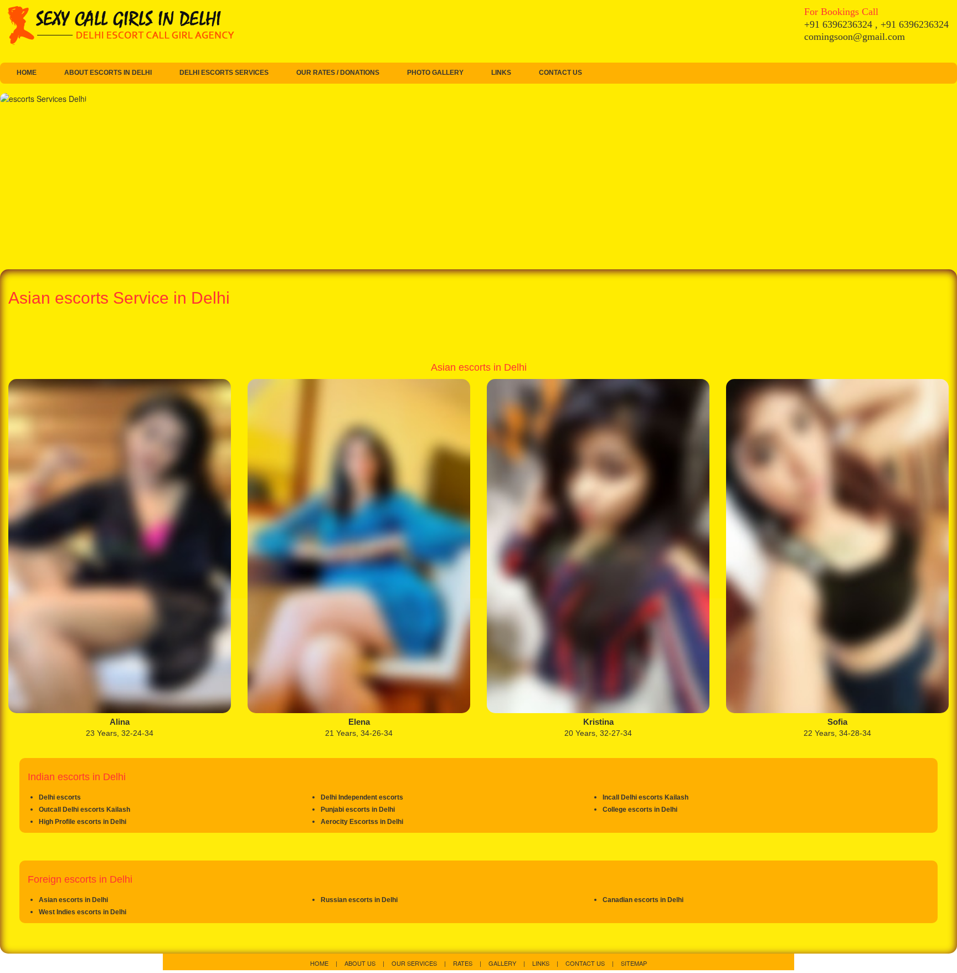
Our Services (415, 963)
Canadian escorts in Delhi (643, 900)
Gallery (503, 963)
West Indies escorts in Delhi (82, 912)
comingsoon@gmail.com (854, 36)
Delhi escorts (60, 797)
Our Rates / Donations (337, 72)
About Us (360, 963)
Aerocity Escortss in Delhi (362, 822)
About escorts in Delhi (108, 72)
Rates (463, 963)
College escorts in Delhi (640, 809)
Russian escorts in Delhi (359, 900)
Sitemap (634, 963)
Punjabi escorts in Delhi (358, 809)
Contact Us (560, 72)
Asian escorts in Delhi (73, 900)
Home (27, 72)
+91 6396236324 (839, 24)
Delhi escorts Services (224, 72)
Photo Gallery (435, 72)
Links (501, 72)
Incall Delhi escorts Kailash (645, 797)
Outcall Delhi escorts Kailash (84, 809)
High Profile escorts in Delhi (82, 822)
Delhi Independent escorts (362, 797)
